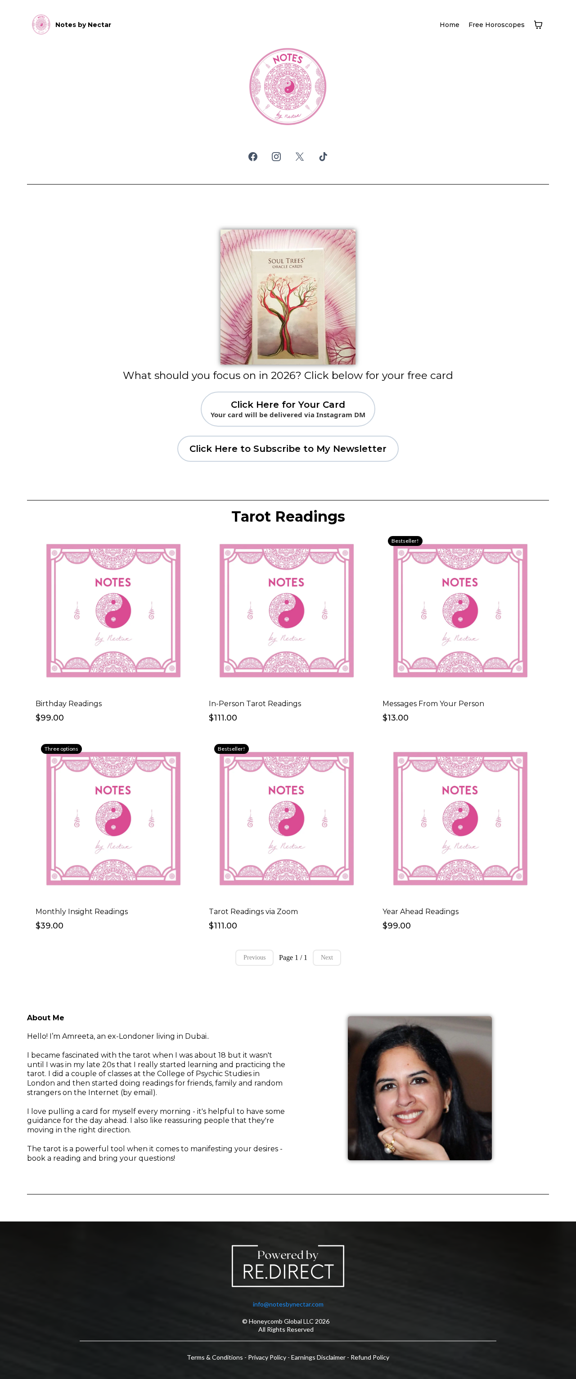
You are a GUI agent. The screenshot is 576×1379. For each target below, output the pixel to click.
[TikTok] (323, 156)
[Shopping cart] (538, 24)
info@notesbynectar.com (288, 1304)
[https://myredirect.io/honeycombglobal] (288, 1267)
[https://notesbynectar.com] (41, 25)
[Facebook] (253, 156)
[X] (299, 156)
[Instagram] (276, 156)
